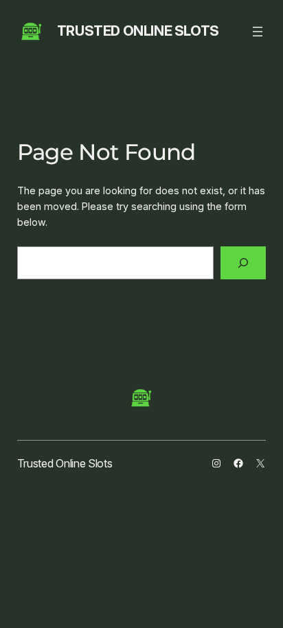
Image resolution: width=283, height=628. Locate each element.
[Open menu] (257, 31)
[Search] (243, 262)
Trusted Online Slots (138, 31)
